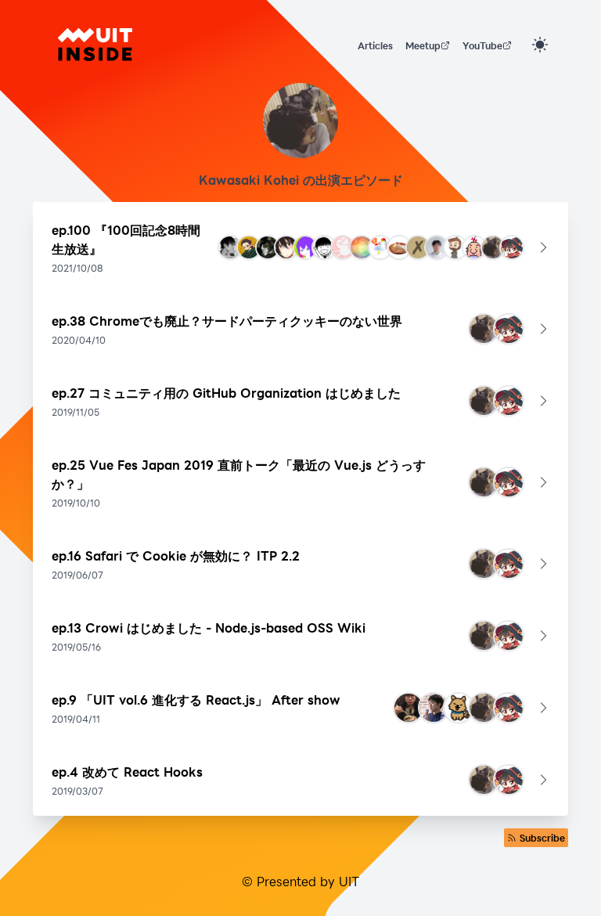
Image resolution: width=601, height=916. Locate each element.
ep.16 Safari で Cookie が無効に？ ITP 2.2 (176, 555)
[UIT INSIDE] (95, 44)
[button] (300, 247)
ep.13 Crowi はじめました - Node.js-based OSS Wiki (208, 627)
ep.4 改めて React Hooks (127, 771)
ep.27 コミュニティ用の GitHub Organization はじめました (226, 392)
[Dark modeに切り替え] (540, 44)
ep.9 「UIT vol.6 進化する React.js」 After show (196, 699)
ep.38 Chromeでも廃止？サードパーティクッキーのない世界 (227, 320)
